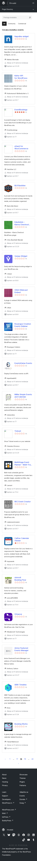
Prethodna (5, 759)
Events (22, 796)
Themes (23, 778)
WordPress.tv (8, 803)
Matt (5, 813)
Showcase (23, 775)
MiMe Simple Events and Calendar (23, 395)
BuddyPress (7, 821)
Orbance (18, 614)
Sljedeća (18, 763)
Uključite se (24, 792)
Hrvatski (10, 830)
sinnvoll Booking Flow (20, 578)
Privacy (5, 785)
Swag (23, 803)
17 (17, 759)
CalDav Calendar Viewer (21, 539)
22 (32, 759)
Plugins (22, 782)
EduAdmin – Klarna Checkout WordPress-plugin (22, 223)
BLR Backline (19, 185)
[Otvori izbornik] (33, 3)
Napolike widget (21, 36)
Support (5, 796)
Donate (23, 799)
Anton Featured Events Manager (21, 649)
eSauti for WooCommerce (21, 147)
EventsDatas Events (23, 363)
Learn (4, 792)
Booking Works (21, 724)
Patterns (23, 785)
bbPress (6, 817)
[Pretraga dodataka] (30, 17)
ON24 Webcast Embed (21, 291)
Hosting (5, 782)
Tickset (17, 431)
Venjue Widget (20, 256)
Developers (6, 799)
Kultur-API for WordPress (20, 77)
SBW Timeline (20, 685)
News (4, 778)
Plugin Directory (7, 9)
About (4, 775)
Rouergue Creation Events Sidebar (22, 325)
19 (25, 759)
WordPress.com (9, 810)
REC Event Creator (22, 502)
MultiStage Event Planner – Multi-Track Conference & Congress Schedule (23, 463)
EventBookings (20, 110)
